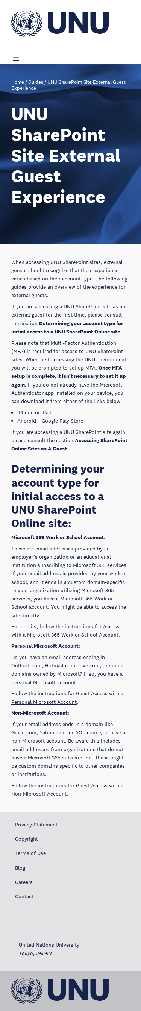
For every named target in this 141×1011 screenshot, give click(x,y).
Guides (35, 82)
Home (17, 82)
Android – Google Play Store (50, 420)
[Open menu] (15, 59)
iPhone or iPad (34, 412)
